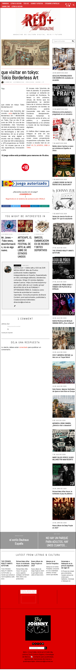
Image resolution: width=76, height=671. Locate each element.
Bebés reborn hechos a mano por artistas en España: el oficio (62, 148)
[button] (73, 41)
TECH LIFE (26, 3)
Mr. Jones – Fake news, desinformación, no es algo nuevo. (8, 244)
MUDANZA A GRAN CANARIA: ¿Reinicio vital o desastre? (61, 424)
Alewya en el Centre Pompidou (52, 562)
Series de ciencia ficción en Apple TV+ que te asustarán (62, 217)
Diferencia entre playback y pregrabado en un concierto (62, 113)
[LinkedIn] (67, 6)
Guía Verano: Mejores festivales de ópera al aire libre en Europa (63, 390)
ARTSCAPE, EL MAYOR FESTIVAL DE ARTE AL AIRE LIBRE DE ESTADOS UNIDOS (25, 247)
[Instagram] (68, 4)
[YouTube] (69, 6)
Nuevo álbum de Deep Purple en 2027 (62, 526)
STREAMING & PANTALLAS (52, 3)
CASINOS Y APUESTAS (37, 3)
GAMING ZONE (6, 6)
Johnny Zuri (9, 82)
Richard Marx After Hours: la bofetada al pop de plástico (62, 492)
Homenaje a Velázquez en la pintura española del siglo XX (67, 564)
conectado (23, 347)
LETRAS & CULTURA (16, 3)
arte (10, 113)
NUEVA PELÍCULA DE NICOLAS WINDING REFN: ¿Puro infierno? (63, 322)
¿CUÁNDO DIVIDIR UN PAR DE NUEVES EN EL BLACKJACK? (62, 183)
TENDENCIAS (5, 3)
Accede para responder (7, 332)
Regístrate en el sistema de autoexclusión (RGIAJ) (25, 199)
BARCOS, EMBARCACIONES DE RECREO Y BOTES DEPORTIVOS (41, 244)
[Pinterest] (70, 4)
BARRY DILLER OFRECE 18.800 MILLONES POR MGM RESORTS (63, 458)
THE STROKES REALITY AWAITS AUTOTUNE (63, 251)
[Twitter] (66, 4)
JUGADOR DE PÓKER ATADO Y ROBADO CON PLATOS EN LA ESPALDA (62, 286)
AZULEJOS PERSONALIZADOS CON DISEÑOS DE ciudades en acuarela (62, 78)
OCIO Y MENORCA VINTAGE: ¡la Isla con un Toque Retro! (62, 356)
